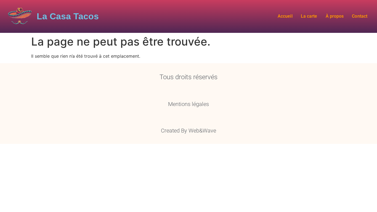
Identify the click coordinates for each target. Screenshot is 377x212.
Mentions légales (188, 104)
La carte (309, 16)
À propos (334, 16)
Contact (359, 16)
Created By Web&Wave (188, 130)
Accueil (285, 16)
